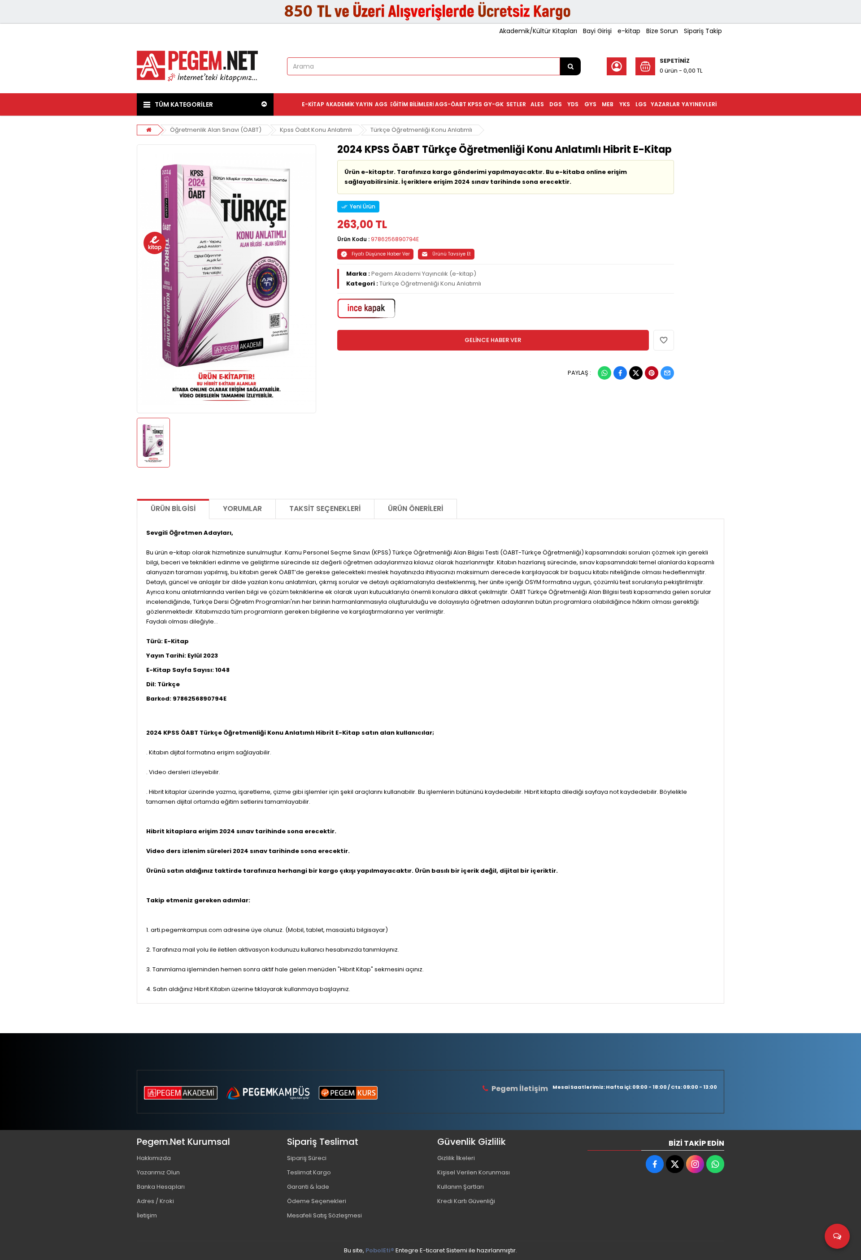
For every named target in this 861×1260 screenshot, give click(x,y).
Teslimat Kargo (309, 1172)
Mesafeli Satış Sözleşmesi (324, 1215)
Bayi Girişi (597, 30)
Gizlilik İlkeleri (456, 1158)
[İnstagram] (695, 1164)
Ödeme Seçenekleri (316, 1201)
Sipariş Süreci (306, 1158)
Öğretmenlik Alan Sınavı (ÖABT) (215, 130)
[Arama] (570, 66)
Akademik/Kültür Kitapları (538, 30)
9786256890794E (395, 239)
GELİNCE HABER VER (493, 340)
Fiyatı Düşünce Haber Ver (381, 254)
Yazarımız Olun (158, 1172)
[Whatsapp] (604, 373)
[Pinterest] (651, 373)
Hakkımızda (154, 1158)
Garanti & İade (308, 1186)
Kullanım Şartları (460, 1186)
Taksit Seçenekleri (325, 508)
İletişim (147, 1215)
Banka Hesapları (161, 1186)
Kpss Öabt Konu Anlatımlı (316, 130)
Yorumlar (242, 508)
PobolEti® (379, 1250)
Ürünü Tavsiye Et (451, 254)
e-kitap (628, 30)
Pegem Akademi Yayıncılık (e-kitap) (423, 273)
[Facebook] (620, 373)
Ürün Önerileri (415, 508)
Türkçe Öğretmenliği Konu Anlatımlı (421, 130)
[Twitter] (636, 373)
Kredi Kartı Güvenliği (466, 1201)
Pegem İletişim (519, 1088)
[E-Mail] (667, 373)
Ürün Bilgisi (173, 508)
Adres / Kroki (155, 1201)
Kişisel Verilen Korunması (473, 1172)
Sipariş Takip (703, 30)
